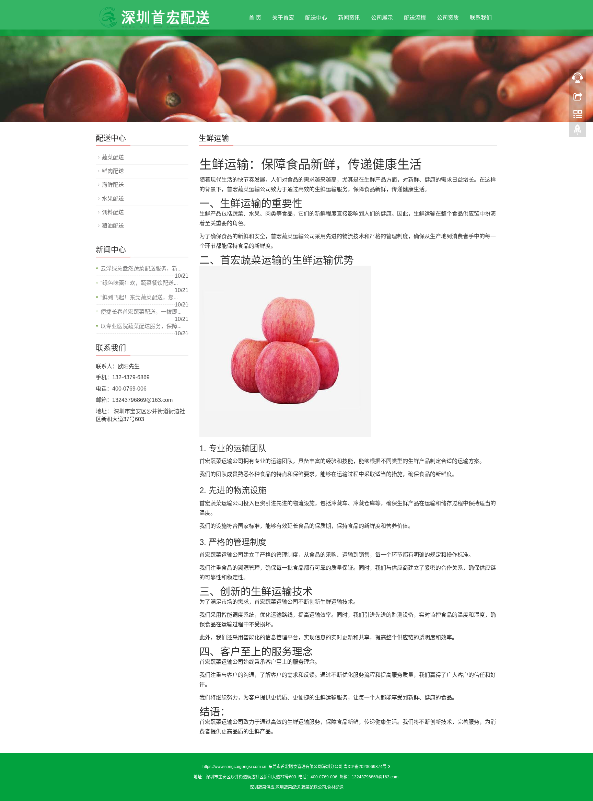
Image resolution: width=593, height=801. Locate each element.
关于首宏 (283, 18)
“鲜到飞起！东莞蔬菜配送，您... (139, 297)
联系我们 (481, 18)
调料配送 (113, 212)
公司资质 (448, 18)
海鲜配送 (113, 185)
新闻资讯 (349, 18)
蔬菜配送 (113, 157)
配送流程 (415, 18)
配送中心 (316, 18)
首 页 (255, 18)
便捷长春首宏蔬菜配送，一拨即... (141, 312)
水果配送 (113, 198)
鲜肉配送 (113, 171)
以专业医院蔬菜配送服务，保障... (141, 326)
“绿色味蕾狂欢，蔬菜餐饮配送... (139, 283)
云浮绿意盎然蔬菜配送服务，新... (141, 268)
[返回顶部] (577, 131)
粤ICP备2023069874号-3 (367, 766)
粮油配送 (113, 226)
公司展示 (382, 18)
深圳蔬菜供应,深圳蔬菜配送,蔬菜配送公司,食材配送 (297, 787)
